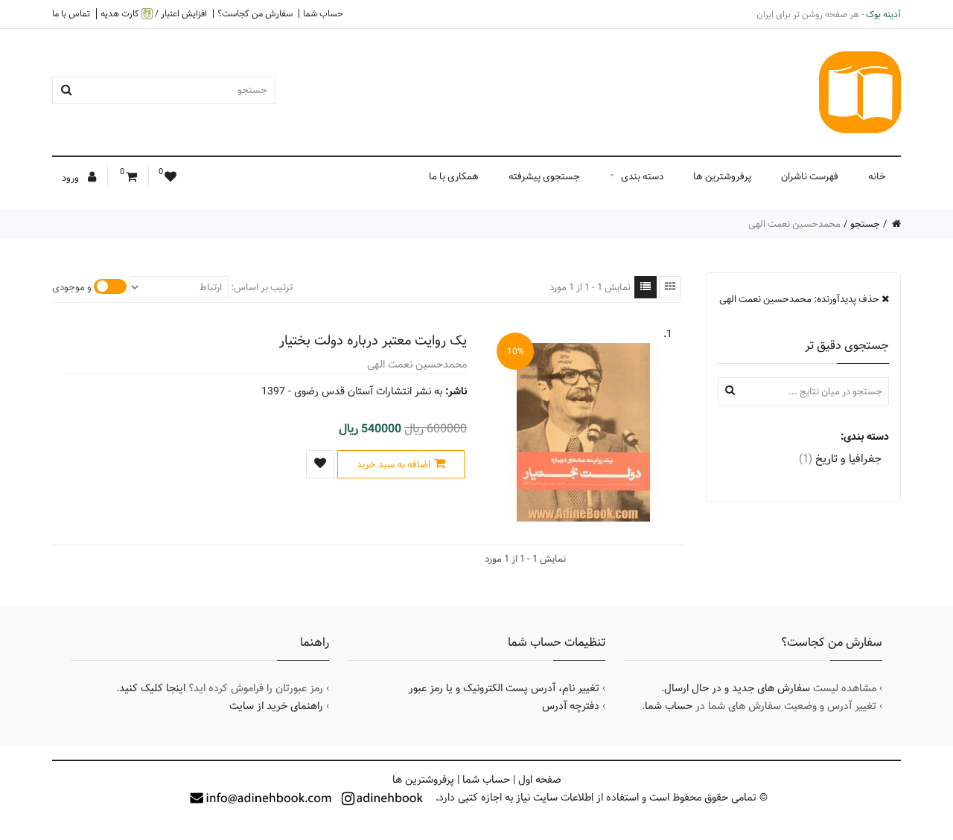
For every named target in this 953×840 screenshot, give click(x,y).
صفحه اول (539, 780)
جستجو (865, 224)
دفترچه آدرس (570, 706)
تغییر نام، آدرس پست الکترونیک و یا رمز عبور (504, 688)
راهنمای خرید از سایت (276, 706)
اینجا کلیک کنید (152, 688)
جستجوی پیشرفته (544, 176)
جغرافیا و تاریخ (840, 458)
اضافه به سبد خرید (393, 464)
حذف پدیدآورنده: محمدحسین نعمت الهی (800, 299)
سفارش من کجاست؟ (255, 13)
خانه (877, 176)
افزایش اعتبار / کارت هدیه (154, 13)
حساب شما (323, 13)
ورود (71, 178)
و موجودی (72, 287)
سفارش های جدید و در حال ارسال (737, 688)
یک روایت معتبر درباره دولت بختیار (373, 340)
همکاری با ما (454, 176)
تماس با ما (71, 13)
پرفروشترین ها (722, 176)
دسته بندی (642, 176)
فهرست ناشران (809, 176)
